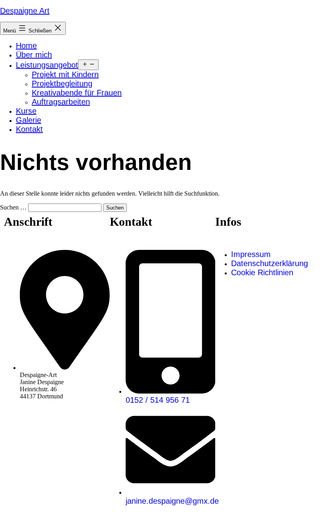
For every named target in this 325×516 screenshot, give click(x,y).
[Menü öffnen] (88, 64)
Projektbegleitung (62, 83)
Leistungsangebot (47, 65)
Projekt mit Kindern (65, 74)
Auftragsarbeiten (61, 101)
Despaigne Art (25, 10)
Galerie (28, 120)
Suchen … (13, 207)
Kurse (26, 111)
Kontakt (29, 129)
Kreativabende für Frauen (77, 92)
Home (26, 45)
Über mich (34, 54)
